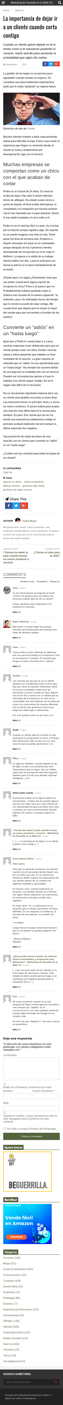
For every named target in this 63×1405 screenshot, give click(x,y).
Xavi (15, 996)
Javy (15, 588)
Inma (15, 647)
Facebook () (42, 581)
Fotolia (31, 128)
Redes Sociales (12, 1338)
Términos (8, 1349)
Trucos (7, 1355)
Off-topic (8, 1321)
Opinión (7, 1326)
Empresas (9, 1292)
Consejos (8, 1280)
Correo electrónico (43, 1091)
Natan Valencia (21, 621)
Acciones (8, 1257)
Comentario (10, 1055)
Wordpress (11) (27, 581)
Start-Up (7, 472)
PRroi (16, 758)
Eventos (8, 1303)
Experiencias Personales (17, 1309)
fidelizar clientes (11, 485)
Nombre (8, 1091)
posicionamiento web (23, 1010)
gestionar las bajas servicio (17, 489)
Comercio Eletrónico (15, 1269)
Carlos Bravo (11, 64)
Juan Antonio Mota (23, 858)
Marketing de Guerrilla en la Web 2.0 (31, 2)
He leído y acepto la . (31, 1128)
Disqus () (55, 581)
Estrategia (9, 1298)
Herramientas (11, 1315)
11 (25, 64)
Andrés (17, 675)
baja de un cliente (12, 481)
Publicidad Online (13, 1332)
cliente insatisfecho (34, 481)
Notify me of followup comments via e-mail (27, 1087)
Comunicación (11, 1275)
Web (6, 1103)
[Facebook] (45, 64)
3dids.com (48, 715)
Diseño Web (10, 1286)
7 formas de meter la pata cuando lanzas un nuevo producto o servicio (16, 557)
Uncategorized (11, 1361)
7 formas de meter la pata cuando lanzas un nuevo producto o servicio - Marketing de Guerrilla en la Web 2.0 (35, 833)
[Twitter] (51, 64)
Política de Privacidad (43, 1128)
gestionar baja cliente (33, 485)
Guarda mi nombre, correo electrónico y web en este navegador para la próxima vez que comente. (30, 1118)
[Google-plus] (57, 64)
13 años (22, 588)
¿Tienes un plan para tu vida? (47, 554)
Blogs (6, 1263)
